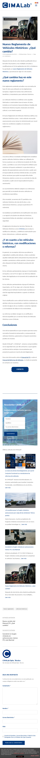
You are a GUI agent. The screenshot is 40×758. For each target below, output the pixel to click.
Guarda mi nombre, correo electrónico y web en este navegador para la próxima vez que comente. (19, 736)
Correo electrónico (9, 717)
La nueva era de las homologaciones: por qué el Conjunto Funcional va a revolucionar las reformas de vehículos (19, 473)
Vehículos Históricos (10, 19)
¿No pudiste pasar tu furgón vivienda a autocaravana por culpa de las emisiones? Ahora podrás (20, 513)
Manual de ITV (25, 357)
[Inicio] (17, 5)
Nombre (6, 708)
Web (4, 726)
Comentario (7, 686)
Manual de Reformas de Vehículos (13, 360)
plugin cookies (35, 755)
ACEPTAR (20, 756)
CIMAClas (22, 229)
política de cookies (19, 753)
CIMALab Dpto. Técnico (25, 54)
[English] (37, 3)
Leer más (8, 488)
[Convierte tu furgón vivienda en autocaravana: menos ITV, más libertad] (20, 537)
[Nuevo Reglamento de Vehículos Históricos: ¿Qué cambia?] (20, 574)
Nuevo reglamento (9, 609)
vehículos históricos (21, 609)
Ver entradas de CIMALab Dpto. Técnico (13, 663)
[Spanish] (36, 3)
